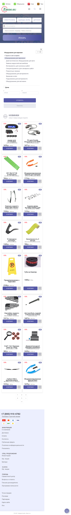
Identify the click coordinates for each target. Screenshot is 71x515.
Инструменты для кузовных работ (18, 66)
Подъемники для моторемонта (16, 79)
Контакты (5, 439)
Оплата (4, 436)
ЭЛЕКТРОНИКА (9, 20)
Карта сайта (6, 502)
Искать (22, 37)
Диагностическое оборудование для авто (20, 61)
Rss (3, 505)
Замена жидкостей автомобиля (17, 63)
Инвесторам (6, 456)
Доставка (5, 433)
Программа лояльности (10, 486)
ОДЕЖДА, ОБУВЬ (24, 20)
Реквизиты (6, 448)
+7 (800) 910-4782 (10, 414)
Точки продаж (6, 493)
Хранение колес (11, 76)
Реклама (5, 496)
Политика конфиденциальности (13, 445)
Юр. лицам (5, 459)
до (22, 90)
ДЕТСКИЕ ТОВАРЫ (40, 20)
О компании (6, 430)
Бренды (4, 462)
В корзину (9, 148)
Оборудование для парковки (15, 58)
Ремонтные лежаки (13, 71)
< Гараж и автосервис (12, 55)
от (3, 90)
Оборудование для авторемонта (17, 74)
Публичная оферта (8, 442)
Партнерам (5, 499)
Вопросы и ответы (8, 479)
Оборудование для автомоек (16, 81)
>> (21, 401)
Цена (7, 87)
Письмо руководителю (10, 483)
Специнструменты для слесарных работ (20, 68)
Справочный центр (8, 476)
